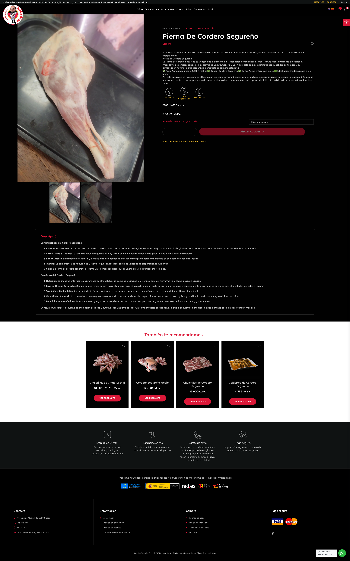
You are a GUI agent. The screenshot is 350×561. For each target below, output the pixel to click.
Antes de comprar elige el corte (179, 121)
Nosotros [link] (319, 2)
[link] (346, 22)
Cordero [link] (166, 43)
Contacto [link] (331, 2)
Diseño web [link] (177, 553)
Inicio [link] (165, 28)
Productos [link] (176, 28)
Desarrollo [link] (188, 553)
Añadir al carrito (252, 131)
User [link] (214, 553)
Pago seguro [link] (243, 443)
